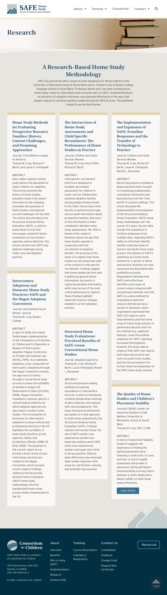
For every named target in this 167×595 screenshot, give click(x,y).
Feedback (106, 555)
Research (55, 574)
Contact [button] (140, 9)
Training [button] (97, 9)
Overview (55, 550)
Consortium (120, 9)
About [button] (79, 9)
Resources (149, 545)
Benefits (55, 555)
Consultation (108, 550)
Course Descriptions (85, 550)
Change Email (109, 560)
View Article (128, 490)
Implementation (59, 569)
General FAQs (58, 579)
